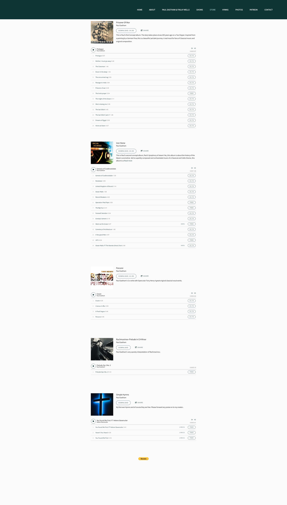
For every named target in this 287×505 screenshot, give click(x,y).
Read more (128, 161)
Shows (199, 9)
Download (123, 347)
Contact (268, 9)
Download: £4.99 (126, 30)
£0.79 (192, 55)
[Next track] (195, 48)
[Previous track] (192, 48)
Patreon (254, 9)
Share (146, 30)
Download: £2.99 (126, 276)
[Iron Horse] (102, 153)
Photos (239, 9)
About (152, 9)
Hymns (225, 9)
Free (192, 93)
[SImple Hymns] (102, 404)
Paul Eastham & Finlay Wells (176, 9)
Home (139, 9)
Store (212, 9)
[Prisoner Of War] (102, 32)
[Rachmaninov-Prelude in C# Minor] (102, 349)
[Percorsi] (102, 278)
